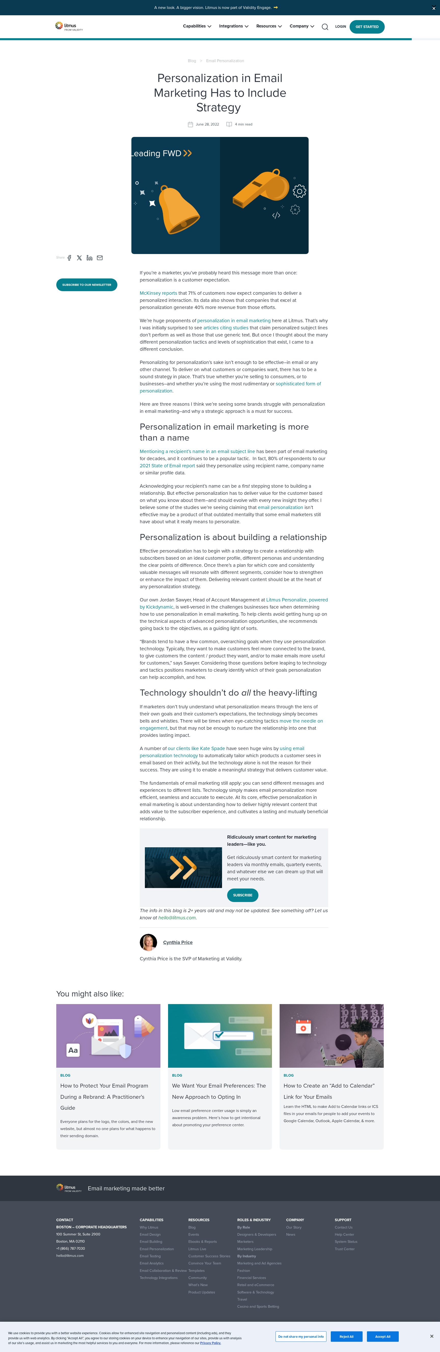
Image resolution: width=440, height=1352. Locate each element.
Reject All (346, 1336)
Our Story (293, 1227)
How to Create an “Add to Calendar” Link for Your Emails (329, 1091)
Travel (242, 1299)
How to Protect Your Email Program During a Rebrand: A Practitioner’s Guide (104, 1096)
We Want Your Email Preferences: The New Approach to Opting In (219, 1091)
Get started (367, 27)
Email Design (150, 1234)
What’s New (198, 1285)
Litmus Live (197, 1249)
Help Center (344, 1234)
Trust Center (345, 1249)
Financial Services (251, 1277)
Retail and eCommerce (255, 1285)
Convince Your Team (204, 1263)
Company (299, 26)
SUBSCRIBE (242, 895)
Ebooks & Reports (202, 1241)
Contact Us (344, 1227)
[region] (220, 1337)
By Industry (246, 1256)
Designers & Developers (256, 1234)
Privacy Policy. (210, 1343)
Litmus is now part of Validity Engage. (238, 7)
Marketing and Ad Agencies (259, 1263)
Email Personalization (225, 61)
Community (197, 1277)
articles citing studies (226, 327)
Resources (266, 26)
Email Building (151, 1241)
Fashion (243, 1270)
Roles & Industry (254, 1220)
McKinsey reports (158, 293)
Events (193, 1234)
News (290, 1234)
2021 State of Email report (168, 465)
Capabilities (194, 26)
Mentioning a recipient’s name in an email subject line (197, 451)
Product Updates (201, 1292)
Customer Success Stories (209, 1256)
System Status (346, 1241)
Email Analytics (152, 1263)
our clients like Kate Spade (196, 748)
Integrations (231, 26)
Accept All (382, 1336)
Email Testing (150, 1256)
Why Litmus (149, 1227)
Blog (192, 61)
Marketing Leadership (254, 1249)
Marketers (245, 1241)
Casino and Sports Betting (258, 1306)
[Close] (434, 7)
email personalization (280, 507)
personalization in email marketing (234, 320)
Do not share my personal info (301, 1336)
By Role (243, 1227)
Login (340, 26)
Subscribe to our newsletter (86, 285)
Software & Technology (255, 1292)
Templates (196, 1270)
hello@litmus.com (177, 917)
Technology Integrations (159, 1277)
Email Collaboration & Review (163, 1270)
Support (343, 1220)
